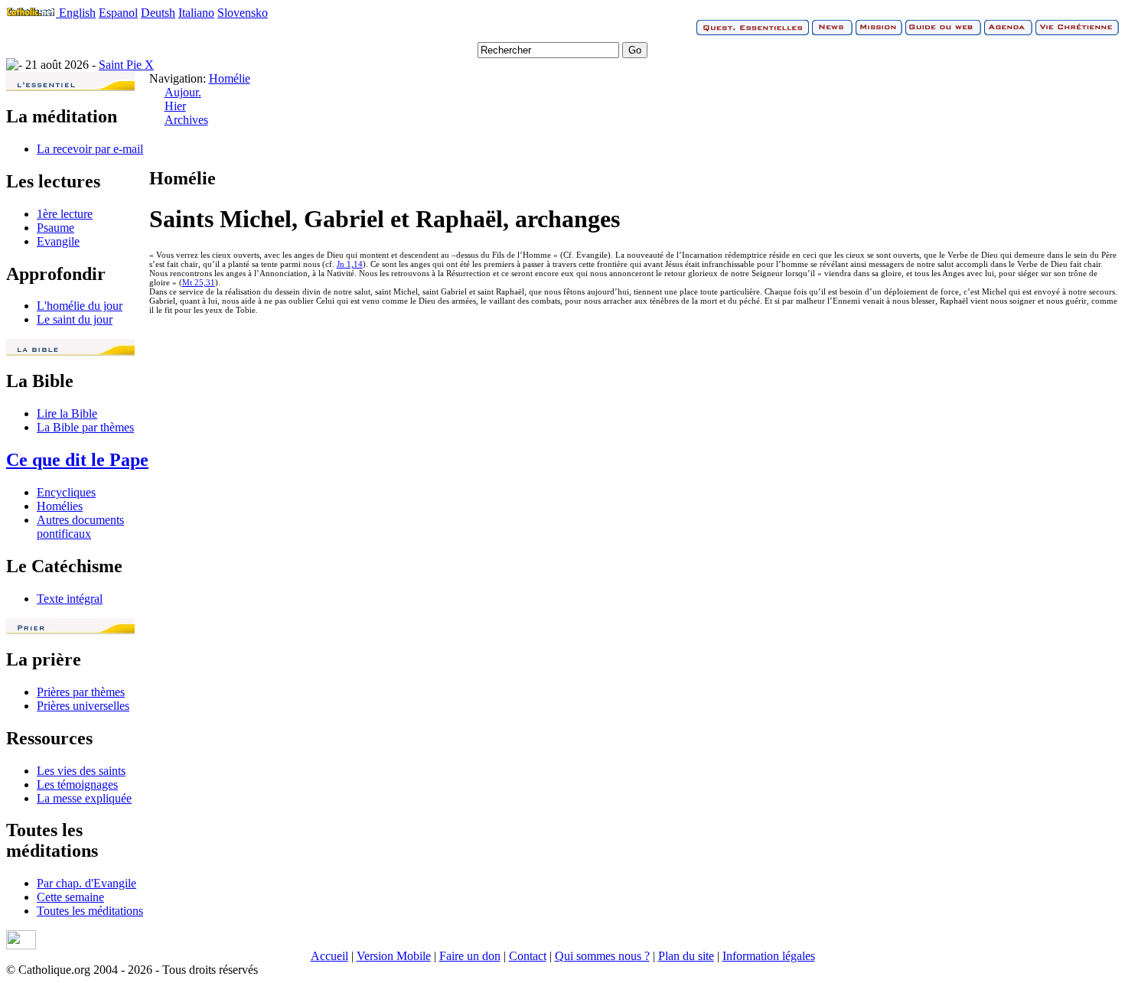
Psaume (55, 227)
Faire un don (470, 955)
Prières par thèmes (81, 691)
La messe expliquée (84, 798)
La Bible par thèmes (85, 427)
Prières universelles (83, 705)
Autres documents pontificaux (80, 526)
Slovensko (242, 12)
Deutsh (158, 12)
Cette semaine (70, 896)
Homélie (229, 78)
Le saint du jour (74, 319)
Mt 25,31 (198, 282)
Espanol (118, 12)
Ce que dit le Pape (77, 460)
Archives (186, 119)
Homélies (60, 506)
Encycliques (66, 492)
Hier (175, 105)
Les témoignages (77, 784)
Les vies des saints (81, 770)
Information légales (768, 955)
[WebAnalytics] (21, 945)
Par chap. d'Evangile (86, 883)
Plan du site (686, 955)
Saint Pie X (126, 64)
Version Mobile (394, 955)
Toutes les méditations (90, 910)
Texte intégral (70, 598)
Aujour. (183, 92)
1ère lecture (65, 213)
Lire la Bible (67, 413)
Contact (527, 955)
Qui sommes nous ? (602, 955)
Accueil (329, 955)
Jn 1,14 (350, 264)
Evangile (58, 241)
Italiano (196, 12)
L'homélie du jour (79, 305)
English (77, 12)
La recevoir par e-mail (90, 148)
